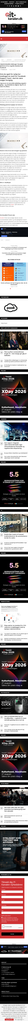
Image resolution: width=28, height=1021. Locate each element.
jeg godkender (9, 1019)
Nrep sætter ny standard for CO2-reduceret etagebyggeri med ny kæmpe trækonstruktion (15, 627)
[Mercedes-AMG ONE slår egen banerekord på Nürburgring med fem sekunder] (14, 796)
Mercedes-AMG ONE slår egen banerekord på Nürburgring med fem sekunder (14, 809)
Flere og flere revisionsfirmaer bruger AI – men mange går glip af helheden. (15, 353)
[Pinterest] (11, 6)
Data (2, 240)
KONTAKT (11, 2)
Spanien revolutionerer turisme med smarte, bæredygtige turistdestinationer (15, 639)
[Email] (18, 6)
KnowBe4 (2, 218)
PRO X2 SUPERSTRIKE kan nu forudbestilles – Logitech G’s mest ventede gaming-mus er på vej (15, 718)
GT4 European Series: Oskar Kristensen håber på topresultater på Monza (16, 821)
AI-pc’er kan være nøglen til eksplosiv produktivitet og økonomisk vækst (14, 548)
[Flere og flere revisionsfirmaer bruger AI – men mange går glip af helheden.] (14, 341)
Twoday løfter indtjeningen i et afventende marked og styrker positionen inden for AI (15, 360)
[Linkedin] (13, 6)
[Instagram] (9, 6)
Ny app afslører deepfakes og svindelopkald (15, 453)
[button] (1, 276)
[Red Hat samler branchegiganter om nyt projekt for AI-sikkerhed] (14, 272)
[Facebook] (7, 6)
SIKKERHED (9, 59)
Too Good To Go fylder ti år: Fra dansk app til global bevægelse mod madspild (16, 634)
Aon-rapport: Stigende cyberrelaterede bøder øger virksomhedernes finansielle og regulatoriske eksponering (14, 445)
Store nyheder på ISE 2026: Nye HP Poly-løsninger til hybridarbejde (14, 730)
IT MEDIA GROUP (19, 3)
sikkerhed (7, 240)
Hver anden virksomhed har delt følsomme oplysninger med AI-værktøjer (15, 457)
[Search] (26, 39)
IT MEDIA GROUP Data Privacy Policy (10, 996)
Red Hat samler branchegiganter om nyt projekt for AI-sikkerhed (14, 283)
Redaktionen (4, 69)
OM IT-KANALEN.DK (21, 2)
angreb (12, 204)
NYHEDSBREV (4, 2)
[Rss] (20, 6)
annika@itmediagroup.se (10, 986)
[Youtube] (16, 6)
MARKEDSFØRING (8, 3)
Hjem (2, 59)
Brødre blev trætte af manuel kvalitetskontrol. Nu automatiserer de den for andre (15, 536)
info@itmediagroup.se (10, 974)
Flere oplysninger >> (19, 1019)
